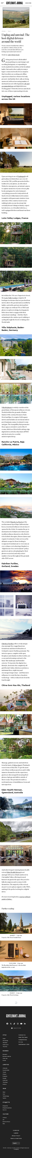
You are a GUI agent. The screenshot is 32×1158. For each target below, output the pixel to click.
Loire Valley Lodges (11, 298)
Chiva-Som (17, 765)
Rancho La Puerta (17, 522)
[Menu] (2, 3)
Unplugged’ (21, 176)
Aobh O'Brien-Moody (14, 55)
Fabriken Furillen (8, 644)
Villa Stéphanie (7, 407)
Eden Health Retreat (14, 872)
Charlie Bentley (12, 1048)
